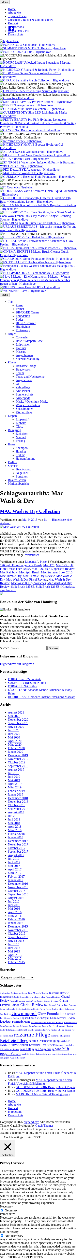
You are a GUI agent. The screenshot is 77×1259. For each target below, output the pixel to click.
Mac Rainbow (9, 572)
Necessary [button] (6, 1206)
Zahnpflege (23, 387)
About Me (14, 12)
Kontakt (13, 23)
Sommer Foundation (64, 1045)
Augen (12, 333)
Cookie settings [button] (13, 1137)
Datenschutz (15, 34)
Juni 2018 (14, 819)
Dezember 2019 (18, 755)
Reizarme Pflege (26, 366)
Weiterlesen (32, 555)
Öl (17, 383)
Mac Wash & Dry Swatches (28, 583)
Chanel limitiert (53, 997)
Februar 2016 (16, 919)
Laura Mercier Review (62, 1017)
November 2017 (18, 844)
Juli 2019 (13, 773)
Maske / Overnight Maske (32, 401)
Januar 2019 (15, 794)
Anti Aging (5, 993)
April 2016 (15, 912)
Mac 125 (48, 565)
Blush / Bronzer (26, 323)
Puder (19, 319)
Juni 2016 (14, 905)
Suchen (4, 648)
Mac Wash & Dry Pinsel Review (26, 579)
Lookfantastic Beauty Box (41, 1026)
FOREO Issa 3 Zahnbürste (24, 679)
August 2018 (16, 812)
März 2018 (15, 830)
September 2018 (18, 808)
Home (12, 9)
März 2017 (15, 873)
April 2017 (15, 869)
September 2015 (18, 937)
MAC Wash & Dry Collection (30, 511)
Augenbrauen (24, 355)
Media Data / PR (18, 30)
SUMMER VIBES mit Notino (27, 682)
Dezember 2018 (18, 798)
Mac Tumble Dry (10, 576)
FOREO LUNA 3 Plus (22, 686)
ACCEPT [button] (34, 1137)
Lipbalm (21, 423)
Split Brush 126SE (47, 586)
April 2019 (15, 783)
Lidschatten (23, 344)
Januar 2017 (15, 880)
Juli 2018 (13, 816)
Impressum (15, 1111)
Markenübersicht (18, 483)
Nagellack (22, 473)
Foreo (42, 1009)
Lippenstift (22, 419)
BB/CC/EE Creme (27, 312)
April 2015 (15, 955)
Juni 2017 (14, 862)
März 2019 (15, 787)
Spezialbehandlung (27, 358)
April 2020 (15, 741)
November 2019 (18, 758)
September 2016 (18, 894)
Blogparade (6, 996)
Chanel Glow (40, 997)
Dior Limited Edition (53, 1005)
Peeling (20, 440)
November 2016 (18, 887)
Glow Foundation (51, 1014)
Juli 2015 (13, 944)
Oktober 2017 (16, 848)
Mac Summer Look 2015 (56, 572)
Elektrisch (22, 433)
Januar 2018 (15, 837)
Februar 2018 (16, 833)
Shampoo (22, 448)
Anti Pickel (23, 391)
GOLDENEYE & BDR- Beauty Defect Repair (45, 1087)
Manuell (21, 437)
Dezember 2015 (18, 926)
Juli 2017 (13, 858)
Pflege (12, 362)
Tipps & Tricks (17, 16)
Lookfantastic (70, 1022)
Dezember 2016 (18, 883)
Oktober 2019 (16, 762)
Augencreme (24, 380)
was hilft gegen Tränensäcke (34, 1054)
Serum (20, 373)
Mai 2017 (14, 865)
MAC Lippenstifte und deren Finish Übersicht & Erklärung (40, 1081)
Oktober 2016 (16, 890)
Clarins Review (31, 1005)
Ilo (45, 519)
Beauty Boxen (17, 480)
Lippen (12, 415)
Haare (11, 444)
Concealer (22, 337)
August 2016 (16, 898)
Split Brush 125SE (22, 586)
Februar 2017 (16, 876)
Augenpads (23, 398)
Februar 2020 (16, 748)
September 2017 (18, 851)
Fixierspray (23, 330)
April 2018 (15, 826)
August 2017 (16, 855)
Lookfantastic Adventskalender (14, 1026)
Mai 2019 (14, 780)
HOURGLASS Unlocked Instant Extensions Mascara (41, 697)
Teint (11, 301)
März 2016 (15, 915)
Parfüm (12, 462)
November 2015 (18, 930)
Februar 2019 (16, 791)
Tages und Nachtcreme (30, 376)
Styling (20, 455)
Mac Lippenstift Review (59, 568)
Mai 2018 (14, 823)
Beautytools (23, 369)
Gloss (19, 426)
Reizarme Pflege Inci (60, 1036)
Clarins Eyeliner (51, 1001)
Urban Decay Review (9, 1049)
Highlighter (23, 326)
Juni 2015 (14, 948)
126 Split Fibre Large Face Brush (21, 565)
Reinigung (14, 430)
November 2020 (18, 719)
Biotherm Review (59, 993)
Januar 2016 (15, 923)
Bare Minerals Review (38, 993)
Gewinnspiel (24, 1013)
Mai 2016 (14, 908)
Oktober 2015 (16, 933)
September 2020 (18, 723)
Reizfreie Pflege (14, 1040)
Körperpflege (24, 412)
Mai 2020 (14, 737)
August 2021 (16, 712)
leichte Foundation (15, 1022)
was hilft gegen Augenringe (37, 1049)
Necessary (11, 1210)
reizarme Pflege (32, 1034)
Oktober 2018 (16, 805)
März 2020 (15, 744)
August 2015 (16, 940)
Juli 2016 (13, 901)
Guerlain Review (12, 1018)
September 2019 (18, 766)
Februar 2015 (16, 962)
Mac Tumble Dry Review (39, 576)
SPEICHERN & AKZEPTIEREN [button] (21, 1257)
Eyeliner (21, 348)
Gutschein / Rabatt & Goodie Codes (30, 19)
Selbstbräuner (24, 408)
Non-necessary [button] (9, 1231)
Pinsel (19, 305)
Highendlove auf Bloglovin (17, 664)
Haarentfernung (25, 458)
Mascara (21, 351)
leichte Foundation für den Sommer (47, 1022)
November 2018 (18, 801)
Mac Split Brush (29, 572)
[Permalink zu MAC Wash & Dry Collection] (19, 526)
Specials (13, 465)
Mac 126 (37, 568)
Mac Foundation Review (39, 1030)
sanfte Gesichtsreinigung (44, 1041)
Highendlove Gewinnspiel (34, 1017)
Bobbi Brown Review (23, 997)
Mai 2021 (14, 716)
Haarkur (21, 451)
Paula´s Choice (57, 1030)
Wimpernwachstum (28, 405)
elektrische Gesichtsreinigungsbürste (22, 1009)
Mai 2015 (14, 951)
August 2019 (16, 769)
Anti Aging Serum (19, 993)
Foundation (23, 316)
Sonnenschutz (24, 394)
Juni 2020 (14, 734)
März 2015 (15, 958)
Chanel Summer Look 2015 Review (26, 1001)
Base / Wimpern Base (29, 341)
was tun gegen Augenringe (60, 1054)
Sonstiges (22, 476)
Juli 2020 (13, 730)
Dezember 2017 (18, 841)
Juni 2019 (14, 776)
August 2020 (16, 726)
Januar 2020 (15, 751)
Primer (20, 308)
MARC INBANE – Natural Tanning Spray (43, 1094)
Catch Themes (44, 1125)
